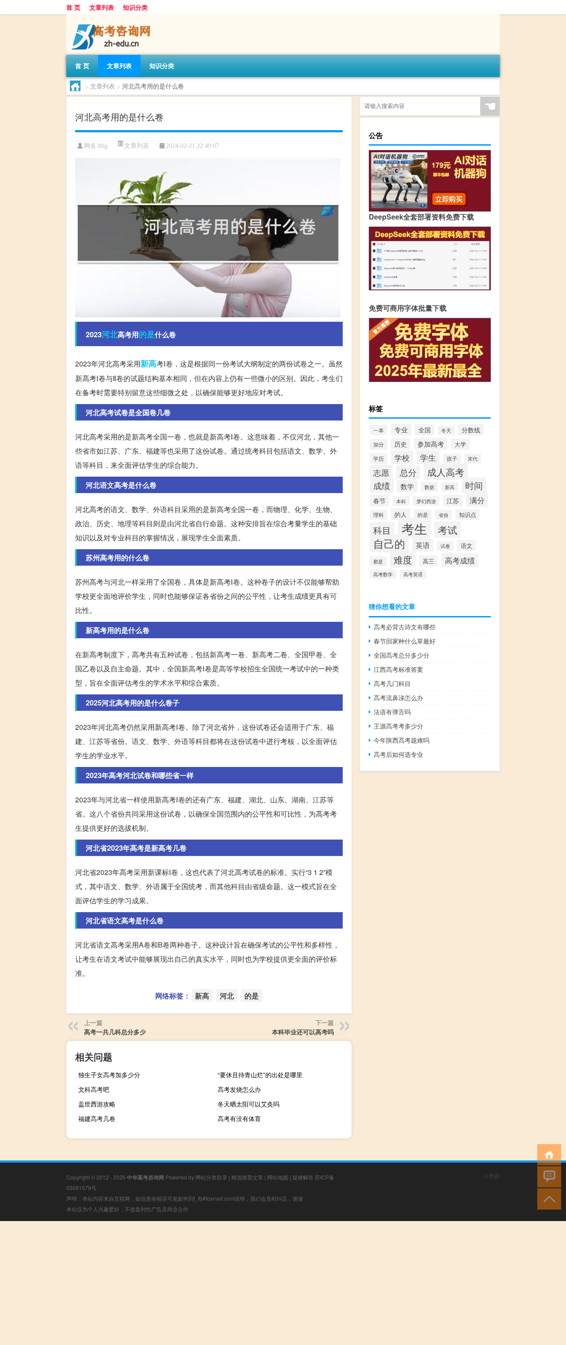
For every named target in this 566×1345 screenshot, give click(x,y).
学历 (378, 458)
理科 (378, 514)
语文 (466, 545)
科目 (382, 530)
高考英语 (413, 574)
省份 (443, 514)
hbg (102, 146)
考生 (414, 528)
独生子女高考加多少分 (109, 1074)
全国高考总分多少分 (401, 655)
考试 (447, 529)
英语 (423, 545)
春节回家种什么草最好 (405, 640)
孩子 (452, 458)
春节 (379, 500)
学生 (428, 457)
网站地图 (277, 1177)
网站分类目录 (211, 1177)
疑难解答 (303, 1177)
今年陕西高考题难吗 (401, 740)
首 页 (73, 7)
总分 (408, 472)
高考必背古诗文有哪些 (405, 626)
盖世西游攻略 (96, 1103)
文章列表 (101, 7)
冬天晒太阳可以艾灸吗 (248, 1103)
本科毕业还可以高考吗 (303, 1031)
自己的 (389, 543)
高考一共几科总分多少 (115, 1031)
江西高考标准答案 (398, 669)
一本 (378, 430)
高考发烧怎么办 (239, 1089)
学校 (401, 457)
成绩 (381, 485)
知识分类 (135, 7)
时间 (474, 485)
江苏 (453, 500)
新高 (149, 363)
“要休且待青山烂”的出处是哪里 (260, 1074)
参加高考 (430, 443)
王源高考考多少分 (398, 725)
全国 (424, 429)
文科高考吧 (93, 1089)
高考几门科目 (392, 683)
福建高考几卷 (96, 1118)
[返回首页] (547, 1154)
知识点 (467, 515)
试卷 (445, 546)
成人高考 (445, 471)
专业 (401, 429)
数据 (429, 486)
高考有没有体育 (239, 1118)
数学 (407, 486)
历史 (400, 443)
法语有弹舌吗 (392, 711)
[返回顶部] (547, 1198)
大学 (460, 444)
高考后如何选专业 (398, 754)
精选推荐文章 (247, 1177)
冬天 (446, 430)
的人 (400, 514)
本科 (401, 501)
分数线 (471, 429)
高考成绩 (460, 560)
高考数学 (383, 574)
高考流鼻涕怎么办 (398, 697)
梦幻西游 (426, 501)
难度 (403, 559)
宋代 (473, 458)
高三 (428, 561)
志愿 (381, 472)
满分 (477, 499)
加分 (378, 444)
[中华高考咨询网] (112, 17)
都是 (378, 561)
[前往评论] (547, 1176)
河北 (110, 334)
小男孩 (492, 1175)
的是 (147, 334)
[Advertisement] (265, 1283)
